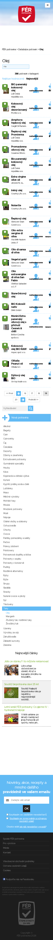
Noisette (16, 205)
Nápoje (6, 517)
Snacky (6, 592)
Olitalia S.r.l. (15, 367)
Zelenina (7, 645)
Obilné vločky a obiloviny (15, 521)
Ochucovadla (9, 526)
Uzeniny (7, 628)
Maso (6, 492)
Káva (5, 472)
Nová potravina (19, 417)
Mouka (6, 505)
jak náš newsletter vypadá (33, 827)
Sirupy (6, 584)
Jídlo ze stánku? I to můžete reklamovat (26, 661)
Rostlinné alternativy (13, 571)
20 (5, 133)
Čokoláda (7, 447)
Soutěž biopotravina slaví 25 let (21, 684)
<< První (9, 393)
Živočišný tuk (12, 624)
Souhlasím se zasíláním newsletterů (28, 815)
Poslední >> (33, 400)
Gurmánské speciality (13, 464)
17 (5, 317)
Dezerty (7, 451)
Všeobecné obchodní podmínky (18, 861)
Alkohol (6, 426)
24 (5, 148)
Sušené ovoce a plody (14, 596)
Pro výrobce (9, 843)
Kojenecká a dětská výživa (16, 476)
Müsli (5, 513)
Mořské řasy (9, 501)
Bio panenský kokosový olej (19, 162)
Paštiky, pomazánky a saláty (16, 538)
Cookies (7, 870)
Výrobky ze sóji (10, 632)
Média (6, 848)
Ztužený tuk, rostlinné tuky (19, 620)
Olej (7, 613)
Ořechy (7, 530)
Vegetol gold (18, 259)
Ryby (5, 575)
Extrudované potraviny (14, 459)
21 (5, 104)
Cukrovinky (8, 439)
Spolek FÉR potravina (13, 839)
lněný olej (16, 190)
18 (39, 393)
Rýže (5, 579)
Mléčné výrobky (11, 497)
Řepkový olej (18, 218)
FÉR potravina (9, 49)
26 (5, 86)
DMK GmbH (16, 310)
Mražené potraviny (12, 509)
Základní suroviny (11, 641)
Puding (6, 567)
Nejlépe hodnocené (13, 79)
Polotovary (8, 550)
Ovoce (6, 534)
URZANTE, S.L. (17, 183)
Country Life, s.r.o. (18, 194)
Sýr (5, 600)
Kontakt (7, 852)
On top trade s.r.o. (19, 382)
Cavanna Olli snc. (18, 153)
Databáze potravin (27, 49)
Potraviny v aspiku (12, 559)
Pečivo (6, 542)
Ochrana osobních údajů (14, 866)
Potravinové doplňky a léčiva (17, 555)
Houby (6, 468)
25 (5, 121)
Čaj (4, 443)
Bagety (6, 430)
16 (25, 393)
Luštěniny (8, 488)
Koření (6, 480)
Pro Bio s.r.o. (16, 113)
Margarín (10, 616)
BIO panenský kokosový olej (19, 87)
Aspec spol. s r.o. (18, 352)
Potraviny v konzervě (13, 563)
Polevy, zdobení (10, 546)
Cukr (5, 434)
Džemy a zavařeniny (13, 455)
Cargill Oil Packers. (18, 126)
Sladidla (6, 588)
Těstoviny (8, 604)
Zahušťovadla (9, 637)
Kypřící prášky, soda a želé (16, 484)
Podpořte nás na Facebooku (19, 879)
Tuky (5, 608)
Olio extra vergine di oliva (17, 233)
